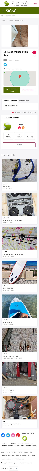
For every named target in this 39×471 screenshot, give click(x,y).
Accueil (4, 20)
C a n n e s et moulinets (10, 356)
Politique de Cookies (28, 455)
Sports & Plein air (20, 20)
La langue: (5, 468)
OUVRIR (34, 3)
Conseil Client (6, 459)
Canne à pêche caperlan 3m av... (13, 254)
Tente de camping (8, 390)
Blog (2, 452)
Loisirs (11, 20)
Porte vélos (6, 186)
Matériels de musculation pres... (13, 220)
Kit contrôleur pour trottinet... (11, 424)
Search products (9, 16)
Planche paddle (7, 322)
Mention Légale (11, 452)
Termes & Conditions (25, 452)
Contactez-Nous (18, 459)
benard (21, 124)
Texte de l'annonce (10, 101)
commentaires (24, 101)
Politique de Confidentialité (10, 455)
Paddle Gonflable (8, 288)
